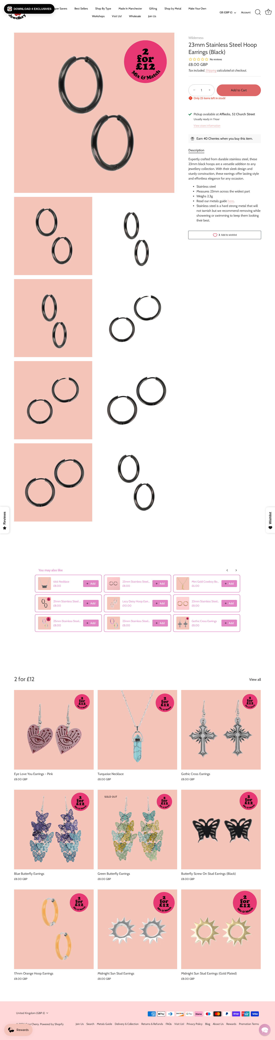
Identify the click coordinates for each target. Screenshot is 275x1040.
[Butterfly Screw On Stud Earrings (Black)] (221, 829)
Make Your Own (197, 8)
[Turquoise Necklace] (137, 730)
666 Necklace (61, 581)
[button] (29, 9)
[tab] (198, 150)
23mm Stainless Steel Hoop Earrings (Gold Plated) (205, 601)
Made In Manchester (130, 8)
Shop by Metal (172, 8)
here (231, 201)
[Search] (257, 12)
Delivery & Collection (127, 1023)
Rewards (231, 1023)
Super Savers (59, 8)
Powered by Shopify (52, 1024)
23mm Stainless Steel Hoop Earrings (136, 581)
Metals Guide (104, 1023)
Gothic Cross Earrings (204, 621)
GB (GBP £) (226, 12)
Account (246, 12)
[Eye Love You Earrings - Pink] (54, 730)
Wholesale (135, 16)
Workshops (98, 16)
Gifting (153, 8)
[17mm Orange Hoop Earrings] (54, 929)
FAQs (169, 1023)
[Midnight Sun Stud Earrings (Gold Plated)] (221, 929)
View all (255, 679)
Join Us (152, 16)
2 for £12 (24, 679)
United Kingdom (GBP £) (30, 1013)
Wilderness (196, 38)
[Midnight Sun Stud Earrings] (137, 929)
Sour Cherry (32, 1024)
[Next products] (236, 570)
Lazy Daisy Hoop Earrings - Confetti (136, 601)
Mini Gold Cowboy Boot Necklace (205, 581)
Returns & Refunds (152, 1023)
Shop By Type (103, 8)
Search (90, 1023)
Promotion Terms (249, 1023)
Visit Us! (117, 16)
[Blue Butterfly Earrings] (54, 829)
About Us (218, 1023)
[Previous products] (227, 570)
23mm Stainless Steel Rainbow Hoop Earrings (136, 621)
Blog (207, 1023)
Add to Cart (239, 90)
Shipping (211, 70)
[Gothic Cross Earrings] (221, 730)
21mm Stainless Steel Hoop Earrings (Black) (67, 601)
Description (196, 150)
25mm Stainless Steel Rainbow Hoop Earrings (67, 621)
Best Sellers (81, 8)
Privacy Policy (195, 1023)
